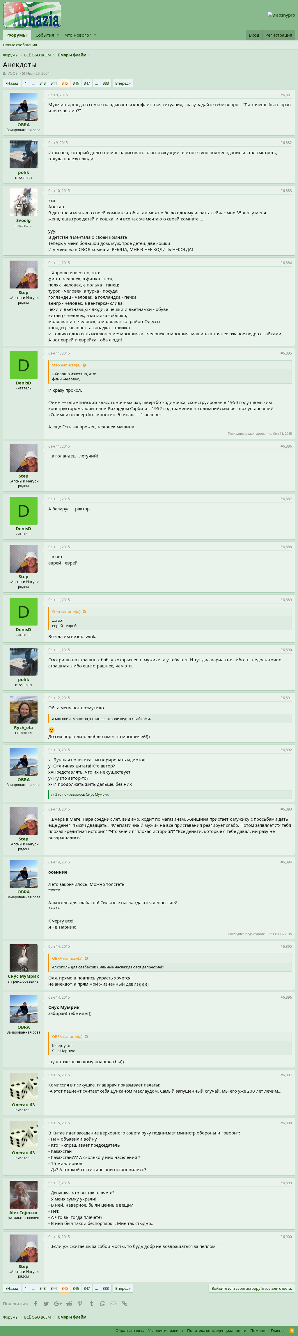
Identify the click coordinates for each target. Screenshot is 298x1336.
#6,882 (286, 142)
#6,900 (286, 1236)
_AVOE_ (12, 73)
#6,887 (286, 498)
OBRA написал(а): (67, 958)
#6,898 (286, 1123)
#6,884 (286, 262)
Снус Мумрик (23, 976)
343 (43, 83)
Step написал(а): (66, 365)
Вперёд (122, 83)
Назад (12, 83)
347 (87, 83)
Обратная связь (130, 1330)
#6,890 (286, 649)
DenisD (23, 383)
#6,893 (286, 809)
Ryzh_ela (23, 727)
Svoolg (23, 220)
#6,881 (286, 94)
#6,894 (286, 862)
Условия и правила (165, 1330)
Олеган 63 (23, 1104)
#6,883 (286, 190)
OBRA (23, 124)
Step (24, 292)
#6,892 (286, 749)
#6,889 (286, 599)
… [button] (33, 83)
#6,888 (286, 546)
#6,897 (286, 1075)
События (45, 35)
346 (76, 83)
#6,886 (286, 446)
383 (106, 83)
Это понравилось (82, 794)
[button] (58, 35)
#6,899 (286, 1182)
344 (54, 83)
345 (65, 83)
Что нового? (78, 35)
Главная (278, 1330)
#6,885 (286, 353)
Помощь (258, 1330)
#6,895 (286, 946)
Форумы (17, 35)
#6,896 (286, 997)
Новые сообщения (20, 44)
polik (23, 172)
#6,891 (286, 697)
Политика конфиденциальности (216, 1330)
